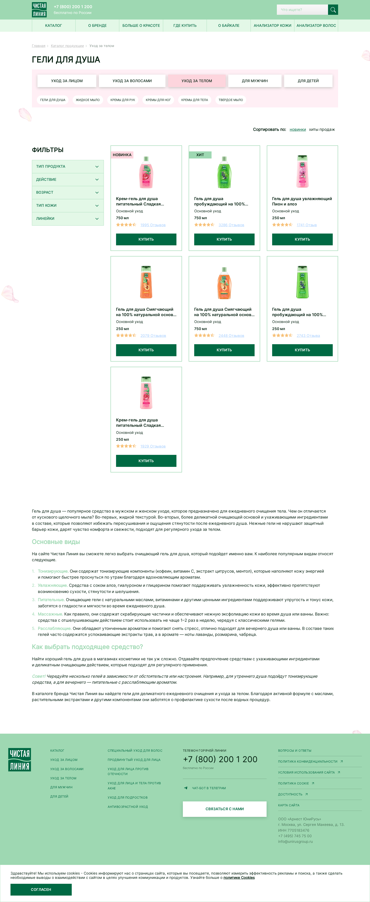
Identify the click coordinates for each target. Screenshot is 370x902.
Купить (146, 239)
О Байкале (228, 25)
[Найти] (333, 10)
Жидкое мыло (88, 100)
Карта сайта (289, 805)
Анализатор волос (316, 25)
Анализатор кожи (272, 25)
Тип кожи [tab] (46, 205)
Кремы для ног (158, 100)
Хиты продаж (322, 129)
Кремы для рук (122, 100)
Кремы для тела (194, 100)
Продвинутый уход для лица (134, 760)
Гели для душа (52, 100)
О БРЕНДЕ (97, 25)
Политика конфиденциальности (320, 762)
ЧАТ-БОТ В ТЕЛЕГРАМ (229, 788)
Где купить (185, 25)
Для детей (308, 81)
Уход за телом (197, 81)
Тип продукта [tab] (50, 166)
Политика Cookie (320, 783)
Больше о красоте (141, 25)
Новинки (298, 129)
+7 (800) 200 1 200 (73, 6)
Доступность (320, 794)
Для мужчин (255, 81)
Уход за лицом (67, 81)
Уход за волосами (132, 81)
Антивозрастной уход (128, 806)
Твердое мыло (231, 100)
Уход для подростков (128, 797)
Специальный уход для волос (135, 750)
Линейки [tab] (45, 218)
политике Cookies (239, 877)
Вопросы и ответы (295, 750)
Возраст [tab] (44, 192)
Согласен (41, 889)
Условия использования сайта (320, 773)
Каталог (57, 750)
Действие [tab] (46, 179)
